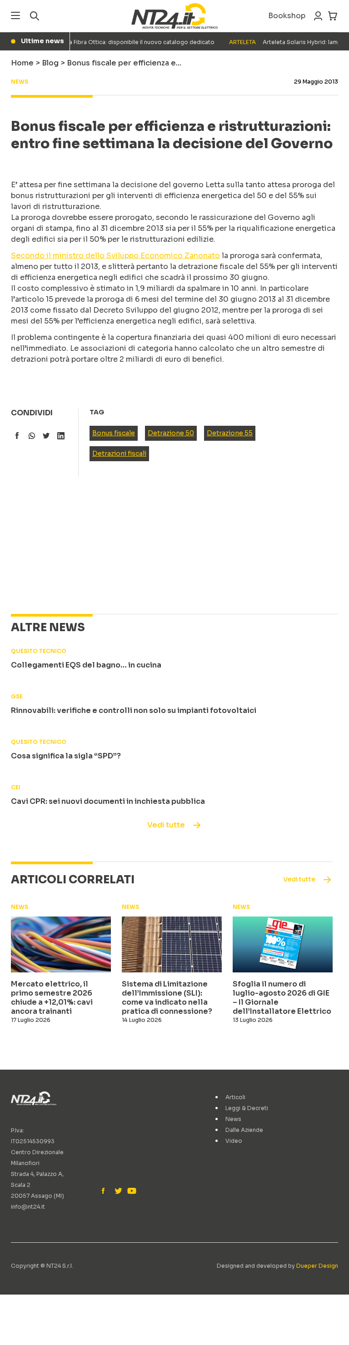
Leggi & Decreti (246, 1108)
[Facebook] (105, 1191)
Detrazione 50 (171, 433)
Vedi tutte (166, 825)
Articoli (235, 1097)
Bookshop (286, 15)
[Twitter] (118, 1191)
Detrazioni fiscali (119, 453)
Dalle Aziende (244, 1129)
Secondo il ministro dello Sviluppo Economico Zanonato (115, 255)
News (233, 1119)
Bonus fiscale (113, 433)
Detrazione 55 (230, 433)
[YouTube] (131, 1191)
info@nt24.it (28, 1206)
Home (22, 63)
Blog (50, 63)
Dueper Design (317, 1265)
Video (233, 1140)
